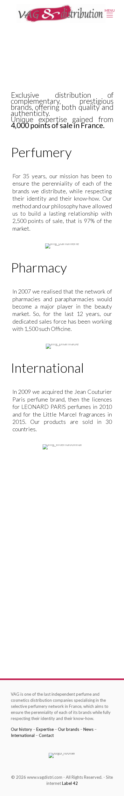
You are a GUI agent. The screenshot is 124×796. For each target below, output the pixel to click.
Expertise (45, 729)
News (88, 729)
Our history (21, 729)
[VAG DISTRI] (61, 12)
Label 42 (70, 783)
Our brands (68, 729)
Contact (46, 735)
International (23, 735)
